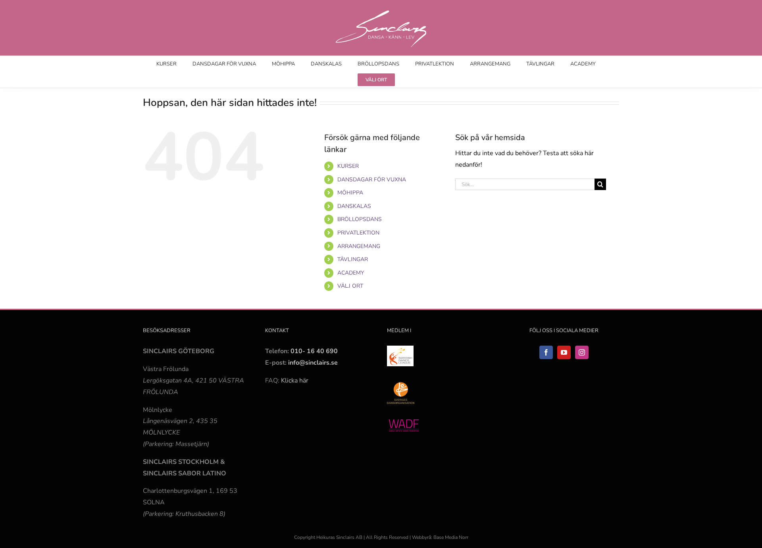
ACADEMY (350, 273)
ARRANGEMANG (358, 246)
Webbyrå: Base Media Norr (440, 537)
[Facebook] (546, 352)
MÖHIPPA (350, 192)
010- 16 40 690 (314, 351)
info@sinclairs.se (312, 362)
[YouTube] (564, 352)
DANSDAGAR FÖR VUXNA (371, 179)
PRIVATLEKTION (358, 233)
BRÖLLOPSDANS (359, 219)
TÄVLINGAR (352, 259)
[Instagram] (582, 352)
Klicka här (294, 380)
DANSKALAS (354, 206)
